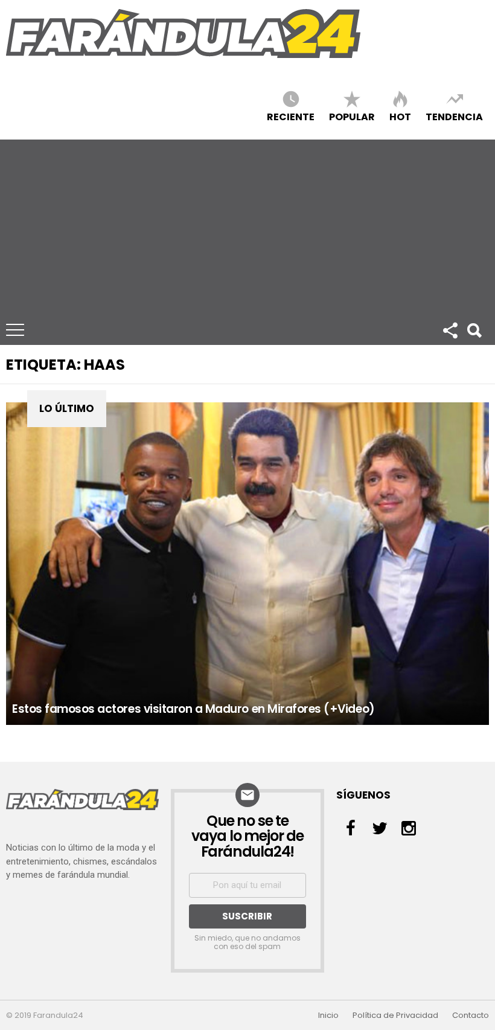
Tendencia (454, 116)
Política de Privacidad (395, 1015)
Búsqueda (474, 330)
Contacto (470, 1015)
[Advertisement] (247, 224)
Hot (400, 116)
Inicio (328, 1015)
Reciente (291, 116)
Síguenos (450, 330)
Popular (352, 116)
